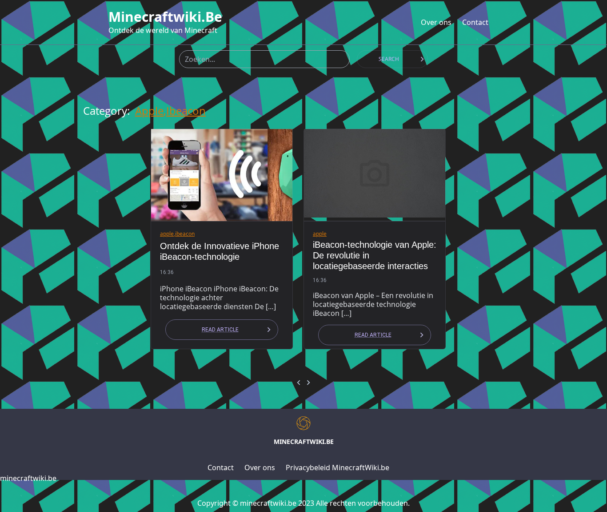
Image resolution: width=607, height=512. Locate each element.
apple (149, 111)
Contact (475, 22)
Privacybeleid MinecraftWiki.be (337, 467)
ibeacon (186, 111)
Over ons (436, 22)
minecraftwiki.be (165, 17)
